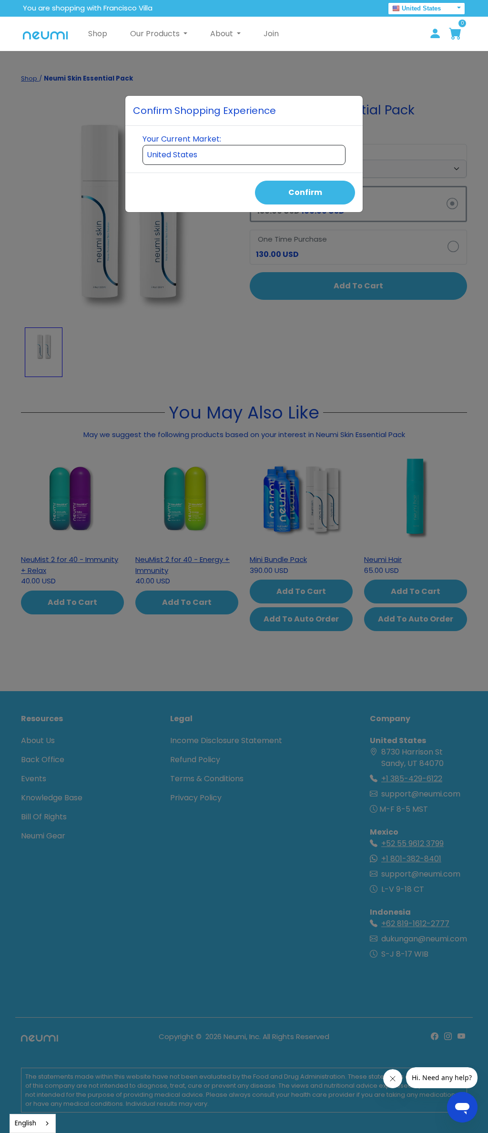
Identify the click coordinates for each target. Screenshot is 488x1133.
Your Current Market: (181, 138)
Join (271, 33)
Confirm (305, 192)
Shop (97, 33)
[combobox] (33, 1123)
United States (421, 8)
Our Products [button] (156, 33)
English (25, 1123)
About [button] (222, 33)
